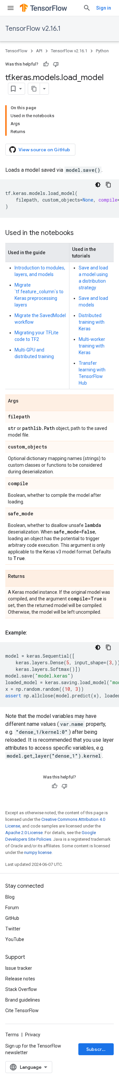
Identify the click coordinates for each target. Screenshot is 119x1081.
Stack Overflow (21, 989)
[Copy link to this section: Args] (25, 401)
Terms (12, 1034)
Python (102, 50)
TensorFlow (16, 50)
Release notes (20, 978)
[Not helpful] (56, 64)
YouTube (14, 939)
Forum (12, 907)
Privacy (32, 1034)
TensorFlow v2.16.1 (32, 28)
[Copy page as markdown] (34, 88)
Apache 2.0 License (24, 832)
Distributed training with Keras (91, 322)
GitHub (12, 918)
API (39, 50)
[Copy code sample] (108, 184)
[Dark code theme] (98, 184)
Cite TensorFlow (22, 1010)
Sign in (103, 8)
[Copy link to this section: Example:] (33, 633)
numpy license (38, 852)
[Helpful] (46, 64)
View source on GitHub (44, 150)
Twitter (12, 928)
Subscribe (97, 1049)
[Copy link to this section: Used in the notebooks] (80, 233)
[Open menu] (10, 8)
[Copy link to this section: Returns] (31, 577)
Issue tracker (18, 968)
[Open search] (87, 8)
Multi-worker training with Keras (92, 346)
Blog (10, 897)
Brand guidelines (22, 1000)
